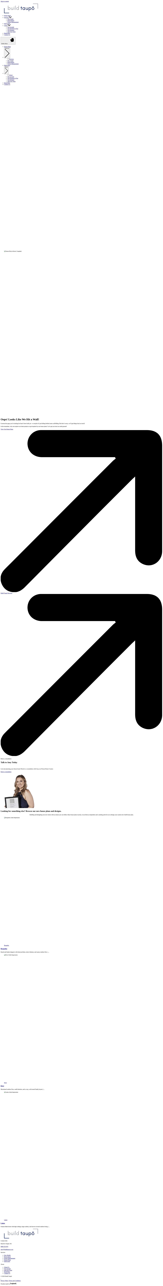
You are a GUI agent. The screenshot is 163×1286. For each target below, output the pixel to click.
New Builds (7, 1255)
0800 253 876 (4, 1246)
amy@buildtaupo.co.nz (7, 1249)
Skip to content (5, 1)
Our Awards (10, 27)
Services (6, 17)
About (6, 25)
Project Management (13, 22)
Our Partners (10, 30)
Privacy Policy (4, 1280)
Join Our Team (11, 31)
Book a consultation (6, 772)
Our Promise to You (12, 28)
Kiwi (2, 1086)
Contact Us (7, 35)
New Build (10, 19)
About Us (6, 1267)
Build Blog (7, 33)
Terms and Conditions (15, 1280)
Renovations (10, 20)
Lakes (3, 1223)
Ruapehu (4, 949)
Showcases (7, 23)
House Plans (7, 15)
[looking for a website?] (13, 1284)
